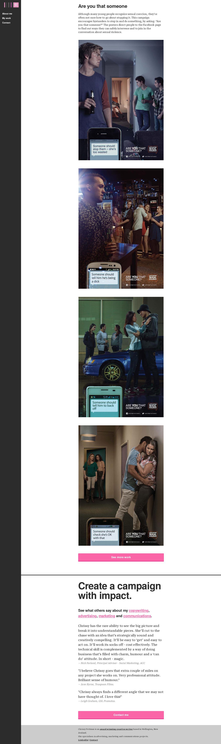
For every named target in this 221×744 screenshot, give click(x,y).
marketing (107, 615)
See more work (121, 557)
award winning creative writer (116, 729)
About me (7, 13)
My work (6, 18)
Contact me (121, 715)
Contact (6, 22)
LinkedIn (83, 740)
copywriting (139, 610)
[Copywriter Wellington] (10, 6)
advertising (87, 615)
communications (137, 615)
